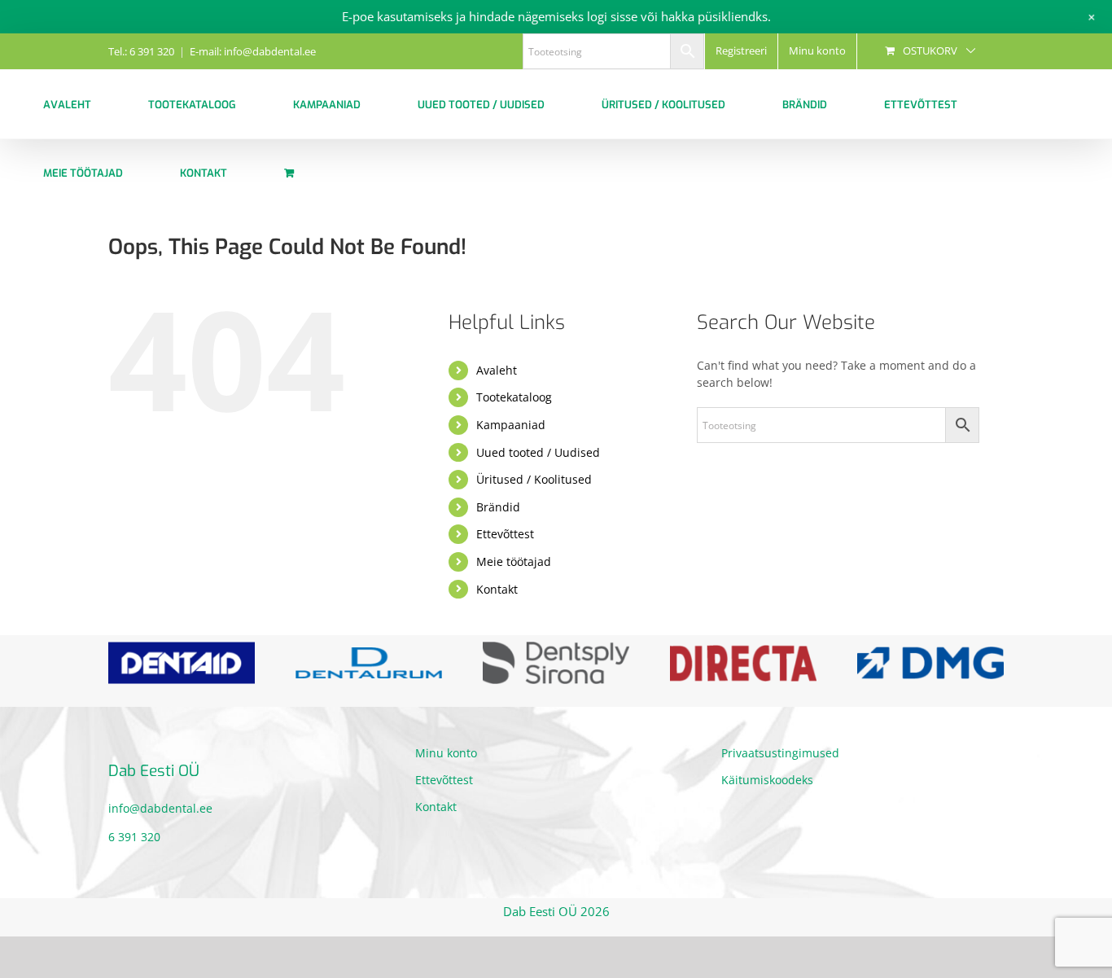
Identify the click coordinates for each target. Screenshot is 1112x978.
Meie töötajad (513, 561)
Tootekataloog (514, 397)
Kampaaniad (510, 424)
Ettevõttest (505, 534)
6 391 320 (134, 836)
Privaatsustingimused (780, 753)
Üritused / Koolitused (534, 479)
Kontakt (497, 589)
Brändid (498, 507)
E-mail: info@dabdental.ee (253, 51)
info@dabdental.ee (160, 808)
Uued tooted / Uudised (538, 452)
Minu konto (446, 753)
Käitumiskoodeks (767, 779)
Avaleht (496, 370)
